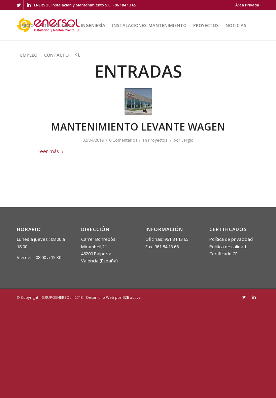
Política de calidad (227, 247)
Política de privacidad (231, 239)
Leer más (48, 151)
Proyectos (157, 140)
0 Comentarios (123, 140)
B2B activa (132, 297)
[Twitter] (19, 5)
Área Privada (247, 4)
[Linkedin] (29, 5)
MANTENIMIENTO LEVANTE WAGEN (138, 127)
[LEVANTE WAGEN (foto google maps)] (138, 101)
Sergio (187, 140)
